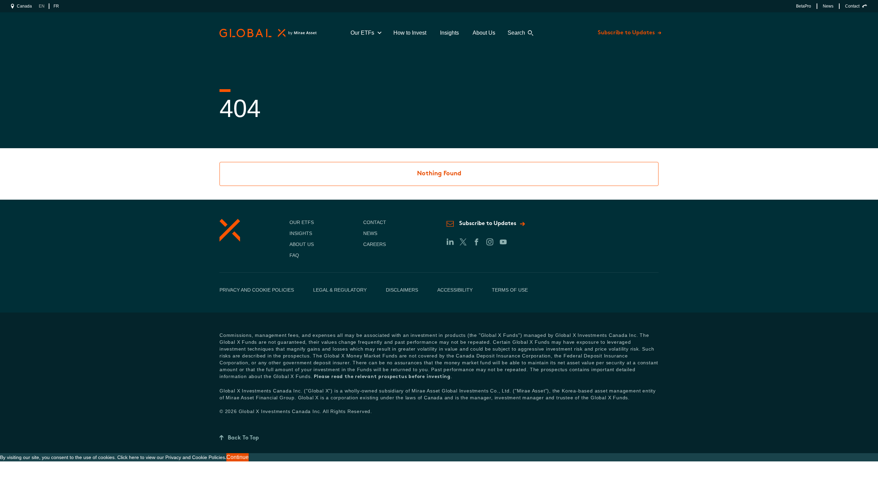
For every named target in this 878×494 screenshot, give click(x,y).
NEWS (370, 233)
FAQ (294, 255)
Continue (237, 457)
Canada (24, 6)
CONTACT (374, 222)
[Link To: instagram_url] (489, 242)
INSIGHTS (300, 233)
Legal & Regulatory (340, 290)
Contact (852, 6)
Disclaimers (402, 290)
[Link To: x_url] (463, 242)
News (828, 6)
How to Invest (409, 33)
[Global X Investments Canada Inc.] (267, 33)
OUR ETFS (301, 222)
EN (42, 6)
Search (516, 33)
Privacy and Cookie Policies (257, 290)
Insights (449, 33)
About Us (484, 33)
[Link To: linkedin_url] (449, 242)
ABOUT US (301, 244)
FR (56, 6)
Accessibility (455, 290)
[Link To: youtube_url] (503, 242)
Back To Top (243, 438)
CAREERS (374, 244)
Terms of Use (510, 290)
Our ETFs (362, 33)
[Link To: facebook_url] (476, 242)
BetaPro (803, 6)
